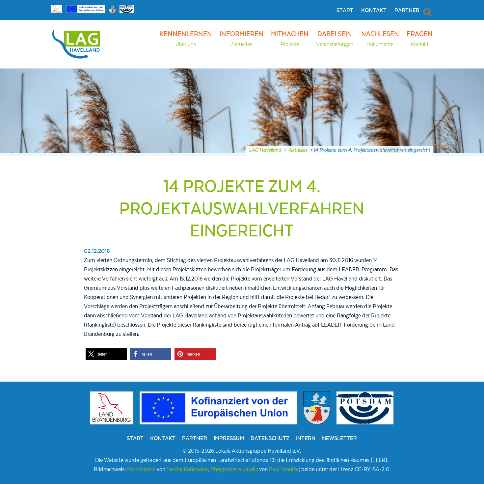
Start (344, 10)
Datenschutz (270, 438)
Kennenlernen (185, 39)
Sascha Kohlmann (187, 469)
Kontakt (374, 10)
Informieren (241, 39)
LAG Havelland (265, 150)
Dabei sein (334, 39)
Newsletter (339, 438)
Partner (406, 10)
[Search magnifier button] (427, 12)
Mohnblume (141, 469)
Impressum (229, 438)
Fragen (420, 39)
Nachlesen (380, 39)
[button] (106, 354)
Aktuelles (298, 150)
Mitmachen (290, 39)
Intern (305, 438)
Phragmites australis (234, 469)
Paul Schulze (284, 469)
